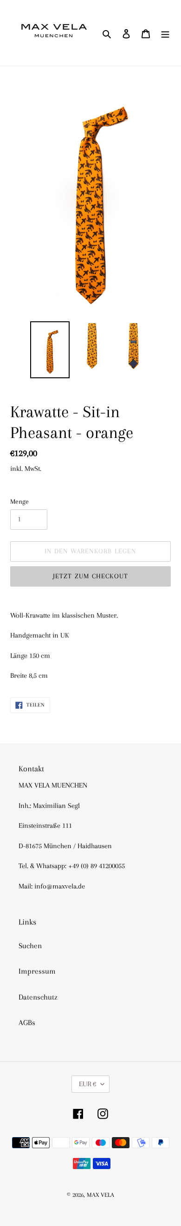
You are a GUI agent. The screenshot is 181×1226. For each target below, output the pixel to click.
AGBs (27, 1022)
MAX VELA (100, 1194)
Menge (19, 501)
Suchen (30, 945)
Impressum (37, 971)
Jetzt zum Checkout (91, 576)
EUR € (87, 1084)
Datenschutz (38, 997)
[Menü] (165, 33)
